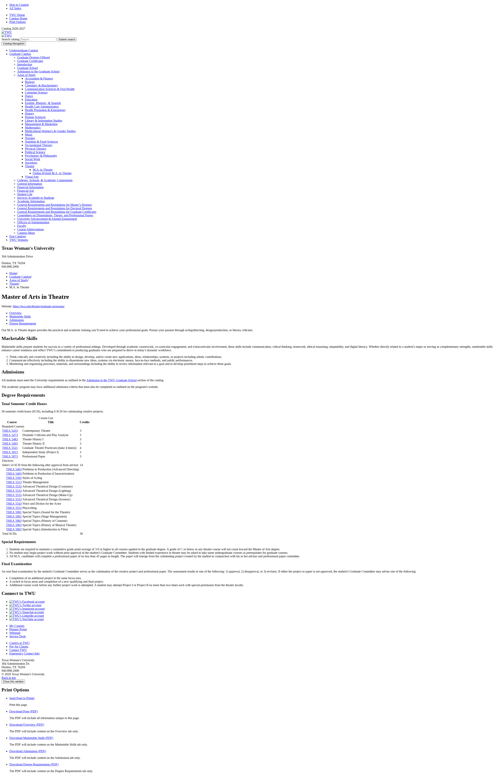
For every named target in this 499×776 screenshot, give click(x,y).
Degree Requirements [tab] (22, 323)
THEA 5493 (10, 443)
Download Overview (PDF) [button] (26, 724)
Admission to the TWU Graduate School (111, 380)
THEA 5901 (14, 512)
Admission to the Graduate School (38, 71)
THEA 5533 (14, 486)
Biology (30, 82)
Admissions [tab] (16, 320)
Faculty (21, 225)
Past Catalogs (17, 236)
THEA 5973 (10, 456)
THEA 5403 (14, 469)
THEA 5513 (14, 482)
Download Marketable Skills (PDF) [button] (31, 738)
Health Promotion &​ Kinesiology (45, 110)
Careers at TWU (19, 643)
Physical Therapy (35, 148)
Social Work (32, 159)
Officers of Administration (33, 222)
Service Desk (17, 636)
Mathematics (33, 127)
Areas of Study (26, 75)
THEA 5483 (10, 439)
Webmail (14, 632)
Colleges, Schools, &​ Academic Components (45, 180)
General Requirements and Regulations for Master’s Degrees (54, 204)
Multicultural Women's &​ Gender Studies (50, 131)
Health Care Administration (42, 106)
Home (13, 273)
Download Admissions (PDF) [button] (27, 751)
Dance (29, 96)
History (29, 113)
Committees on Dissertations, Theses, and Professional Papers (55, 215)
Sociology (31, 162)
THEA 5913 (10, 452)
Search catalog (10, 39)
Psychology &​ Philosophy (41, 155)
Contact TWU (18, 650)
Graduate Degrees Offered (33, 57)
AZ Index (15, 8)
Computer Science (36, 92)
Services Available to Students (35, 197)
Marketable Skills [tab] (20, 316)
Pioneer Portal (18, 629)
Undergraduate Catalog (23, 50)
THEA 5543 (14, 503)
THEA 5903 (14, 520)
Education (31, 99)
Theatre (29, 166)
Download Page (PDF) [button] (23, 711)
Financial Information (30, 187)
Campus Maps (26, 232)
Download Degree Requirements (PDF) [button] (33, 764)
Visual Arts (32, 176)
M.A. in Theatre (43, 169)
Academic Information (31, 201)
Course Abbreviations (30, 229)
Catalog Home (18, 18)
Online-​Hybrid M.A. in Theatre (52, 173)
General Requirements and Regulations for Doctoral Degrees (54, 208)
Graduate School (27, 68)
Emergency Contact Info (24, 653)
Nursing (30, 138)
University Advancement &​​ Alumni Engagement (47, 218)
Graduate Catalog (20, 54)
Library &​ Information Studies (43, 120)
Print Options (17, 22)
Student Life (24, 194)
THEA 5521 (10, 447)
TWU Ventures (18, 240)
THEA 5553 (14, 508)
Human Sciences (35, 117)
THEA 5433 (10, 430)
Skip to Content (19, 4)
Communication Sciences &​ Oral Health (49, 89)
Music (29, 134)
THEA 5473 (10, 435)
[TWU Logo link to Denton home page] (7, 32)
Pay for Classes (18, 646)
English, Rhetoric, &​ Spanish (43, 103)
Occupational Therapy (38, 145)
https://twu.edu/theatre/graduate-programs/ (39, 306)
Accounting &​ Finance (39, 78)
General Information (29, 183)
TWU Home (17, 15)
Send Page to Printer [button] (22, 698)
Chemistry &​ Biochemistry (41, 85)
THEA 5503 (14, 478)
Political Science (35, 152)
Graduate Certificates (30, 61)
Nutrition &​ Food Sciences (41, 141)
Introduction (24, 64)
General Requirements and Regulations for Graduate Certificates (56, 211)
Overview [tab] (15, 313)
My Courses (16, 625)
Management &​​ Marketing (41, 124)
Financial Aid (25, 190)
